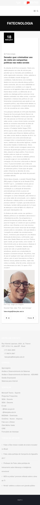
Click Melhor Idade (8, 425)
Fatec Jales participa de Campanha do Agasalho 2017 (20, 456)
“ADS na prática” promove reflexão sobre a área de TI (19, 478)
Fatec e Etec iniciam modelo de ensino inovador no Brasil (19, 447)
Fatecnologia (10, 54)
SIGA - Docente (7, 399)
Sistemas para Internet (10, 381)
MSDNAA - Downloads (9, 415)
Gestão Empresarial (9, 378)
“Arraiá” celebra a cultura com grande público (19, 485)
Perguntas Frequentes (9, 396)
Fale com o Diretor (8, 422)
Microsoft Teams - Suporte (11, 393)
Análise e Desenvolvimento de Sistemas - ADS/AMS (20, 374)
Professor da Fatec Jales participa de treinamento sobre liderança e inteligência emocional (16, 467)
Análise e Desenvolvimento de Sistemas (16, 371)
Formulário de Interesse (10, 432)
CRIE (3, 428)
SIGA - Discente (7, 402)
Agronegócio (6, 368)
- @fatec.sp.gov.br (8, 409)
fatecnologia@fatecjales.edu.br (14, 311)
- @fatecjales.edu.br (9, 412)
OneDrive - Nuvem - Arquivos (12, 419)
